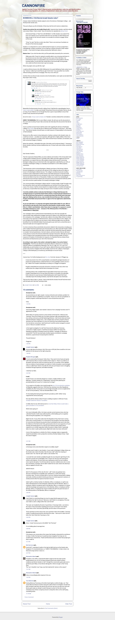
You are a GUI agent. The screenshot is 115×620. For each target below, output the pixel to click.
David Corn (78, 145)
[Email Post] (42, 285)
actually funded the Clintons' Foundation (36, 400)
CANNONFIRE (33, 5)
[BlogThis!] (46, 285)
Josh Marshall (79, 150)
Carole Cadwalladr (80, 159)
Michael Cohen (79, 170)
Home (48, 604)
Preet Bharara (79, 146)
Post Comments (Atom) (51, 608)
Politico (78, 122)
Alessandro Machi (31, 556)
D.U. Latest (78, 119)
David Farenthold (80, 156)
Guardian (78, 120)
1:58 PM (28, 353)
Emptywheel (79, 127)
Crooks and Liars (80, 131)
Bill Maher (78, 173)
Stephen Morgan (30, 357)
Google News (79, 124)
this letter (31, 128)
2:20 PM (28, 373)
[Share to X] (47, 285)
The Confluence (79, 134)
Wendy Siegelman (80, 158)
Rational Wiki (79, 132)
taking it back (64, 31)
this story (47, 257)
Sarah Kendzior (79, 149)
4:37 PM (28, 553)
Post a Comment (29, 597)
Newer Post (27, 604)
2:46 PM (28, 492)
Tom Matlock (29, 580)
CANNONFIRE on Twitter (81, 67)
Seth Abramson (79, 155)
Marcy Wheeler (79, 143)
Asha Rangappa (79, 142)
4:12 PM (28, 541)
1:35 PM (28, 304)
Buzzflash (78, 125)
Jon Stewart (79, 169)
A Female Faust (79, 165)
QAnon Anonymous (80, 175)
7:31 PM (28, 569)
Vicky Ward (78, 148)
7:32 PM (28, 577)
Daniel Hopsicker (80, 136)
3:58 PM (28, 528)
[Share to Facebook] (49, 285)
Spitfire (77, 138)
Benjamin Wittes (79, 154)
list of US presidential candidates (61, 385)
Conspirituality (79, 176)
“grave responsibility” (28, 110)
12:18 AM (28, 593)
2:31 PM (28, 441)
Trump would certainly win (38, 117)
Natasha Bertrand (80, 144)
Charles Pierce (79, 128)
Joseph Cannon (30, 347)
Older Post (68, 604)
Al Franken (78, 174)
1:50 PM (28, 343)
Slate (77, 121)
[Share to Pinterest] (50, 285)
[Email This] (45, 285)
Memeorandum (79, 118)
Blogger (61, 617)
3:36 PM (28, 517)
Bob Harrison (29, 545)
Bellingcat (78, 126)
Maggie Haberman (80, 157)
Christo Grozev (79, 151)
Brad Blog (78, 130)
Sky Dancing (79, 133)
